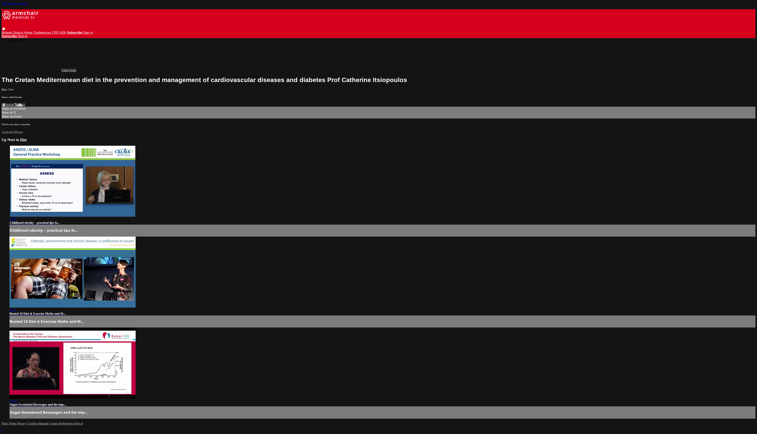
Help (5, 423)
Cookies (32, 423)
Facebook (8, 104)
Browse (7, 32)
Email (21, 104)
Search (18, 32)
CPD (55, 32)
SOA (63, 32)
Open (72, 70)
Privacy (22, 423)
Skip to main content (14, 3)
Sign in (88, 32)
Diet (4, 89)
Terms (12, 423)
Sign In (23, 36)
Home (28, 32)
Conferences (42, 32)
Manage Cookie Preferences (56, 423)
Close (65, 70)
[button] (3, 29)
